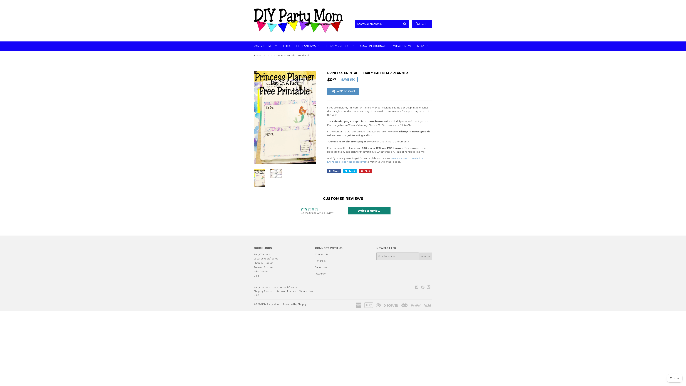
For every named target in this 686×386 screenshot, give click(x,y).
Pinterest (320, 260)
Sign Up (425, 256)
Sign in (403, 15)
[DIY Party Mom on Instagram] (429, 287)
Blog (256, 275)
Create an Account (422, 15)
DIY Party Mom (271, 304)
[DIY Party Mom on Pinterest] (423, 287)
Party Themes (264, 46)
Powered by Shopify (294, 304)
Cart (425, 23)
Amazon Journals (373, 46)
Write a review (369, 210)
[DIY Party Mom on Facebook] (417, 287)
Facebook (321, 267)
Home (257, 55)
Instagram (320, 273)
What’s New (402, 46)
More (421, 46)
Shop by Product (338, 46)
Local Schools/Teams (300, 46)
